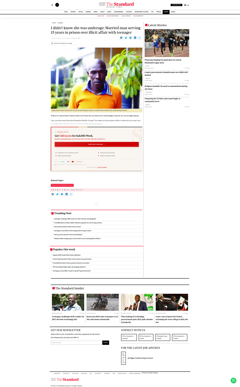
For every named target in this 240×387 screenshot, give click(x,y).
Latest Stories (157, 25)
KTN (152, 12)
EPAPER (166, 12)
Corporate (57, 373)
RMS (114, 373)
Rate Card (75, 373)
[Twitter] (147, 337)
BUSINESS (88, 12)
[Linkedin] (163, 337)
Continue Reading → (96, 144)
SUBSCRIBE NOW (176, 5)
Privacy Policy (122, 373)
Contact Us (66, 373)
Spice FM (127, 16)
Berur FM (139, 16)
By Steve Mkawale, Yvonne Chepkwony (62, 38)
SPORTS (109, 12)
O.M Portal (98, 373)
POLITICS (80, 12)
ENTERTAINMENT (118, 12)
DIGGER (173, 12)
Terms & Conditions (135, 373)
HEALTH (102, 12)
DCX (91, 373)
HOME (66, 12)
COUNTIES (73, 12)
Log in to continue (102, 167)
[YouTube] (180, 337)
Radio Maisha (113, 16)
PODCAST (158, 12)
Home (54, 23)
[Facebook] (130, 337)
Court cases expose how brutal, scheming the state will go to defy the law (172, 319)
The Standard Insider (69, 288)
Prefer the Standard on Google (63, 43)
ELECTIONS (129, 12)
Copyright (107, 373)
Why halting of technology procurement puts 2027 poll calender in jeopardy (137, 319)
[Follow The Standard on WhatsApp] (233, 380)
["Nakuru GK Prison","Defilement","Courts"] (62, 185)
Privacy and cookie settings (150, 373)
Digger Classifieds (135, 358)
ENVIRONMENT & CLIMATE (141, 12)
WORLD (96, 12)
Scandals (60, 23)
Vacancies (84, 373)
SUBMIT (105, 342)
